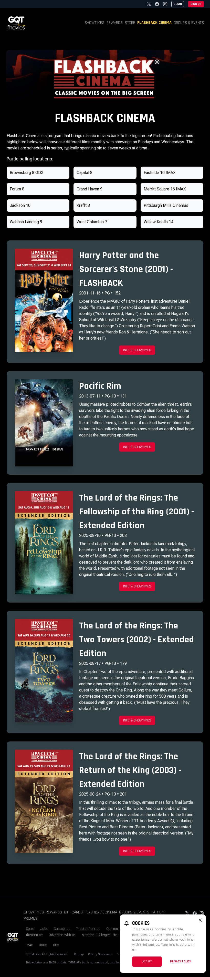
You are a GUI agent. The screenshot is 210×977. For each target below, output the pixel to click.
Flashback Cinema (154, 22)
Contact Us (62, 929)
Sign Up (196, 4)
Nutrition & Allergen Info (99, 935)
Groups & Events (189, 22)
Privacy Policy (180, 961)
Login (178, 4)
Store (130, 22)
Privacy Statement (100, 954)
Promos (31, 918)
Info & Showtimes (137, 350)
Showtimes (94, 22)
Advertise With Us (62, 935)
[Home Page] (16, 22)
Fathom (157, 912)
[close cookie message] (200, 920)
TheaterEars (34, 935)
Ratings (79, 954)
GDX (56, 945)
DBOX (43, 945)
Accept (147, 961)
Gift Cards (73, 912)
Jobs (44, 929)
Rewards (115, 22)
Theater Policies (88, 929)
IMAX (29, 945)
